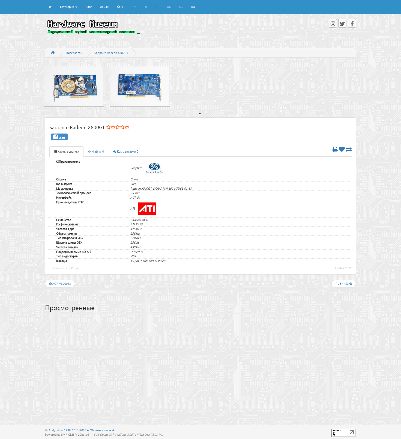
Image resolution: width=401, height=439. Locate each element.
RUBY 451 (342, 283)
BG (181, 6)
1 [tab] (200, 113)
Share (61, 137)
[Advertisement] (200, 357)
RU (193, 6)
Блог (89, 6)
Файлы (104, 6)
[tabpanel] (77, 86)
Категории (67, 6)
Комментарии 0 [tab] (127, 151)
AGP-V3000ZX (61, 283)
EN (134, 6)
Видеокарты (74, 53)
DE (146, 6)
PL (157, 6)
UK (169, 6)
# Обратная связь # (100, 430)
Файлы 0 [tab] (97, 151)
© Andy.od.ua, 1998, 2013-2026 (66, 430)
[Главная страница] (53, 53)
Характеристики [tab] (68, 151)
